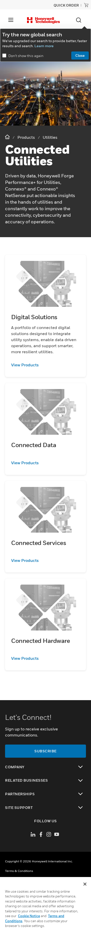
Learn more (44, 46)
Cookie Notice (29, 916)
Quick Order (66, 5)
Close (80, 55)
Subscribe (45, 751)
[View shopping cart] (86, 5)
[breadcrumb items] (8, 137)
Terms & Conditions (19, 871)
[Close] (84, 884)
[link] (45, 365)
